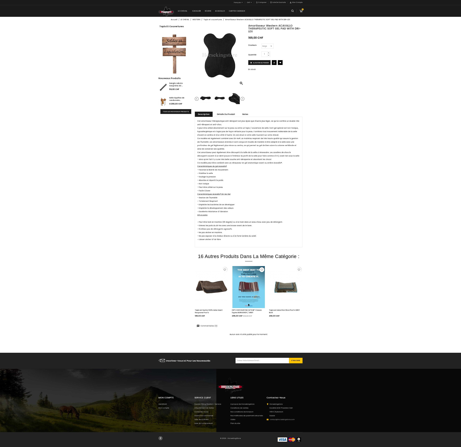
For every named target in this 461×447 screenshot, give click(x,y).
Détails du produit (226, 114)
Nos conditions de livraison (241, 412)
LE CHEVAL (182, 11)
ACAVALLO (220, 11)
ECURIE (208, 11)
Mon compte (163, 408)
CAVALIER (196, 11)
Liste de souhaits (201, 419)
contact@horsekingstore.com (282, 419)
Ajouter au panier (259, 63)
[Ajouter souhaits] (280, 62)
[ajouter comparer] (274, 62)
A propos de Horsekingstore (242, 404)
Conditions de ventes (239, 408)
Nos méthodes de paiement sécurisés (246, 415)
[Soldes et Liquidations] (174, 53)
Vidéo (233, 419)
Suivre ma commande (203, 415)
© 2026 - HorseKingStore (230, 438)
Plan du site (235, 423)
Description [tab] (203, 114)
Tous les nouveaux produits (176, 111)
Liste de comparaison (203, 423)
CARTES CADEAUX (237, 11)
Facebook (160, 438)
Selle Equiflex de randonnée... (176, 99)
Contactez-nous (201, 412)
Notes (245, 114)
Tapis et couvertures (171, 26)
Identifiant (162, 404)
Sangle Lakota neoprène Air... (176, 84)
